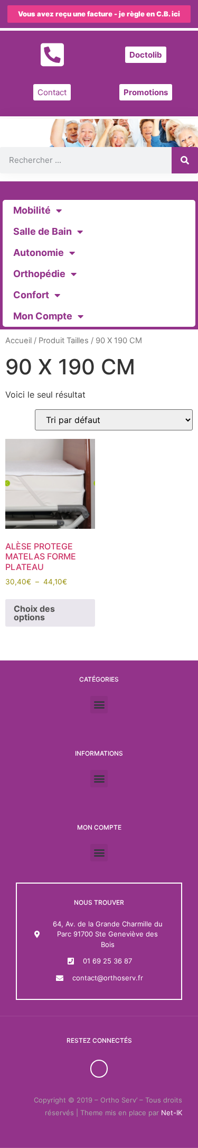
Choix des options (34, 612)
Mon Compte (42, 316)
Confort (31, 294)
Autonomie (38, 252)
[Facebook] (99, 1069)
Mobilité (32, 210)
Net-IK (171, 1112)
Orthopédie (39, 273)
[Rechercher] (185, 160)
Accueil (18, 340)
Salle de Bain (42, 231)
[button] (99, 704)
